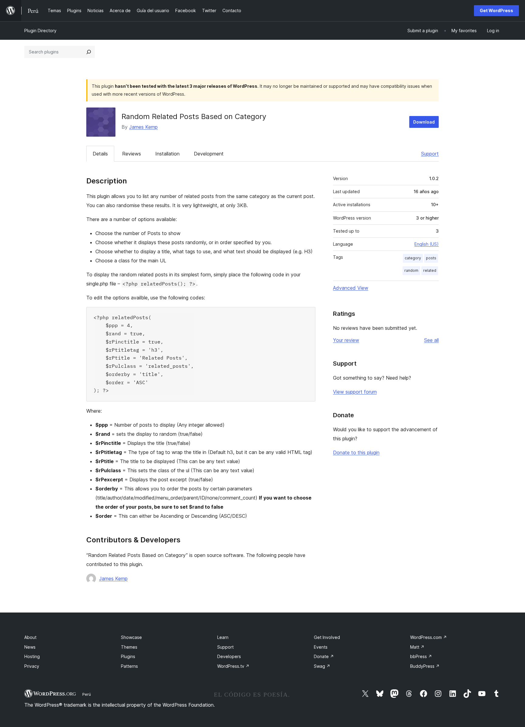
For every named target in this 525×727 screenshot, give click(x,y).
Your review (346, 340)
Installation (167, 154)
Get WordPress (496, 10)
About (30, 637)
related (429, 270)
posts (431, 258)
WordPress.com (428, 637)
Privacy (31, 666)
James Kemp (143, 127)
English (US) (426, 244)
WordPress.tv (233, 666)
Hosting (32, 656)
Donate (324, 656)
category (413, 258)
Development (209, 154)
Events (321, 647)
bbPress (421, 656)
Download (424, 122)
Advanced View (350, 288)
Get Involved (327, 637)
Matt (417, 647)
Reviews (131, 154)
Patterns (129, 666)
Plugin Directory (40, 30)
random (411, 270)
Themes (129, 647)
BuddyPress (425, 666)
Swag (322, 666)
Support (430, 154)
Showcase (131, 637)
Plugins (128, 656)
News (30, 647)
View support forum (355, 392)
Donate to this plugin (356, 452)
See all (431, 340)
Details (100, 154)
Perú (86, 694)
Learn (222, 637)
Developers (229, 656)
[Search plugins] (89, 52)
